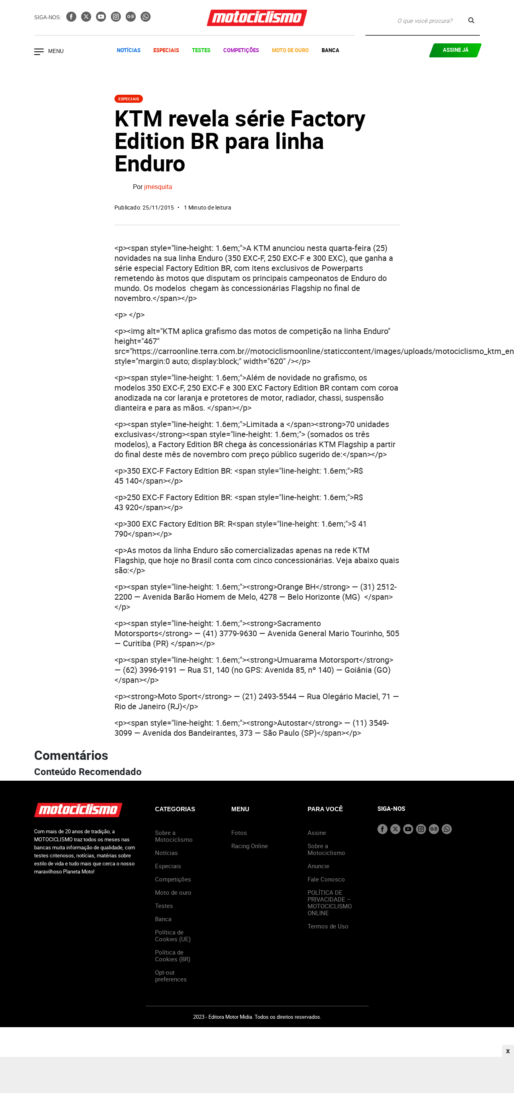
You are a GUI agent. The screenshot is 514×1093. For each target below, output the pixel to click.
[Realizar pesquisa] (471, 20)
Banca (330, 50)
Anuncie (318, 866)
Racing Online (249, 846)
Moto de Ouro (290, 50)
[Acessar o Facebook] (72, 19)
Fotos (239, 832)
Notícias (129, 50)
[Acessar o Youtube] (102, 19)
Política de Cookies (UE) (173, 935)
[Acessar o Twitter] (87, 19)
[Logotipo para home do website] (257, 18)
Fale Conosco (326, 879)
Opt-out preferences (171, 975)
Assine (317, 832)
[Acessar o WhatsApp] (146, 19)
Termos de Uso (328, 926)
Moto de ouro (173, 892)
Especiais (166, 50)
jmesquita (158, 187)
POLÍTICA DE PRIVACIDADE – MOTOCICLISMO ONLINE (330, 902)
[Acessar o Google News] (131, 19)
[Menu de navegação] (39, 53)
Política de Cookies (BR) (172, 955)
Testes (201, 50)
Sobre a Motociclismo (174, 835)
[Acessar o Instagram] (116, 19)
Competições (241, 50)
